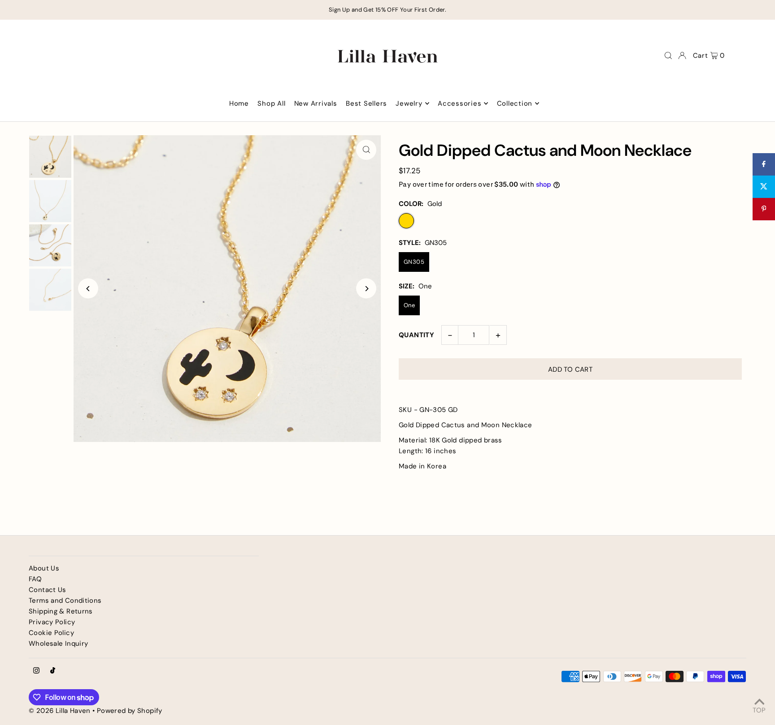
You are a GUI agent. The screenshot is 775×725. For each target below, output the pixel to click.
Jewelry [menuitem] (409, 103)
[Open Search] (668, 55)
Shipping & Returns (61, 611)
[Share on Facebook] (764, 164)
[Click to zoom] (366, 150)
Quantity (416, 334)
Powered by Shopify (129, 710)
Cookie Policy (51, 632)
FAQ (35, 579)
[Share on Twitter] (764, 187)
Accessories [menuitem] (459, 103)
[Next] (366, 289)
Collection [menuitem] (515, 103)
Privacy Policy (52, 622)
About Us (44, 568)
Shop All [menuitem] (271, 103)
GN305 (414, 262)
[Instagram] (36, 671)
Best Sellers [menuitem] (366, 103)
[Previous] (88, 289)
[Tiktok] (52, 671)
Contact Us (47, 589)
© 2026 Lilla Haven (60, 710)
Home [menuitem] (239, 103)
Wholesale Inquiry (58, 643)
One (409, 305)
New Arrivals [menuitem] (315, 103)
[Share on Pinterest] (764, 209)
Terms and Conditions (65, 600)
